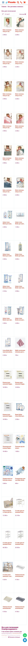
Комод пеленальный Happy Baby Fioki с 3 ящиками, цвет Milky (7, 383)
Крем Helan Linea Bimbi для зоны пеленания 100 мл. (20, 415)
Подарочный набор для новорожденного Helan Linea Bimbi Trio (8, 479)
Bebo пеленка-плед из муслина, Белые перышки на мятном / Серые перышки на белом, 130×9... (8, 30)
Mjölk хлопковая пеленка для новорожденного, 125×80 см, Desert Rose (20, 351)
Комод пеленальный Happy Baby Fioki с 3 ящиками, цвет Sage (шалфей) (19, 383)
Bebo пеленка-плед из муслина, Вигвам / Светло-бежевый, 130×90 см (7, 62)
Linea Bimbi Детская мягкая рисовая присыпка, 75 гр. (8, 351)
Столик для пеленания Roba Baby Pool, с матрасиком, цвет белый (19, 543)
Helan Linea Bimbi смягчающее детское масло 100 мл (19, 287)
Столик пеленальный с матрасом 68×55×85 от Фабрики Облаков (7, 575)
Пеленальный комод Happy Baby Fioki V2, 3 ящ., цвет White (7, 447)
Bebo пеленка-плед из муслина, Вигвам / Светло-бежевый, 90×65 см (19, 62)
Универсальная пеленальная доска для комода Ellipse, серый (19, 607)
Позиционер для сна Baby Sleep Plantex (20, 479)
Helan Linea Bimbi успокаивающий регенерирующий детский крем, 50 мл (20, 319)
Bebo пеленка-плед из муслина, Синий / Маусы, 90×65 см (19, 191)
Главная (4, 6)
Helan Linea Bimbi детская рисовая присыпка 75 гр (7, 223)
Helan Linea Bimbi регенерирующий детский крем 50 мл (8, 287)
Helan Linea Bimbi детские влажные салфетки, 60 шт (19, 223)
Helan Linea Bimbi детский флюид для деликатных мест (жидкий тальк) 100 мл (7, 255)
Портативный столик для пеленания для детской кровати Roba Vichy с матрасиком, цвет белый (8, 511)
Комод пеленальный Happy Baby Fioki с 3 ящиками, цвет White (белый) (7, 415)
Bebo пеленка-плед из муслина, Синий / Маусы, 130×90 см (7, 191)
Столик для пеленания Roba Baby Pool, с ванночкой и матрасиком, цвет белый (8, 543)
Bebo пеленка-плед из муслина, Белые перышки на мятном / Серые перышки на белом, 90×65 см (20, 30)
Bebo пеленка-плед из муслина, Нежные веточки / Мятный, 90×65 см (19, 158)
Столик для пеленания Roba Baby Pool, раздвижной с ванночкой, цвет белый (20, 511)
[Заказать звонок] (21, 2)
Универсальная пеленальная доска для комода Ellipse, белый (19, 575)
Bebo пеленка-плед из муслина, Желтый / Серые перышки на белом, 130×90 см (8, 94)
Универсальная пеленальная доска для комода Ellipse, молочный (7, 607)
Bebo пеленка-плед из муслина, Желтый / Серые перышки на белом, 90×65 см (20, 94)
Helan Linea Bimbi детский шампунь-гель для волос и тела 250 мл (19, 255)
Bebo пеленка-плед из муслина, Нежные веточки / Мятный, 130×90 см (7, 158)
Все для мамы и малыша (15, 6)
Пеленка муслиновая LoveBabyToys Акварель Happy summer (20, 447)
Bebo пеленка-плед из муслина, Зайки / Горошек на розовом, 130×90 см (7, 126)
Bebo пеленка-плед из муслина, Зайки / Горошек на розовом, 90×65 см (20, 126)
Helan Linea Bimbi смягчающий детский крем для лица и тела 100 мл (8, 319)
